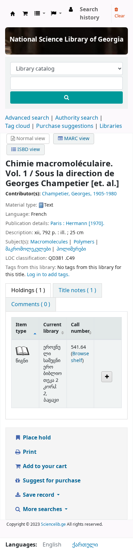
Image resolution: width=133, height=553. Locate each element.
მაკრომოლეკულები (28, 249)
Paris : (57, 223)
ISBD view (28, 149)
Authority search (76, 118)
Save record (38, 495)
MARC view (76, 138)
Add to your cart (44, 466)
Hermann (76, 223)
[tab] (77, 290)
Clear (120, 16)
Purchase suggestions (64, 126)
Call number (80, 328)
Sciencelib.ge (53, 524)
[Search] (66, 97)
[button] (25, 13)
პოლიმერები (71, 249)
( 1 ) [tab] (28, 290)
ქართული (85, 545)
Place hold (36, 438)
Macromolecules (49, 241)
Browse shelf (80, 357)
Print (28, 452)
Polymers (84, 241)
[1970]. (96, 223)
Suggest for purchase (50, 481)
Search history (89, 13)
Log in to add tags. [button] (48, 274)
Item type (21, 328)
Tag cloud (17, 126)
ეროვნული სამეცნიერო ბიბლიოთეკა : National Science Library (12, 13)
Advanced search (27, 118)
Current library (52, 328)
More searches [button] (42, 509)
